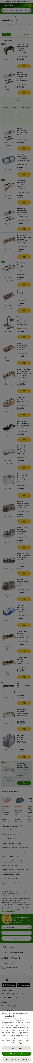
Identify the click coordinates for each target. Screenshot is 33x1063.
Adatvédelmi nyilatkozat (18, 1043)
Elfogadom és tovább (16, 1054)
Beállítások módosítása (17, 1048)
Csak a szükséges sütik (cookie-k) (16, 1059)
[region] (16, 1037)
